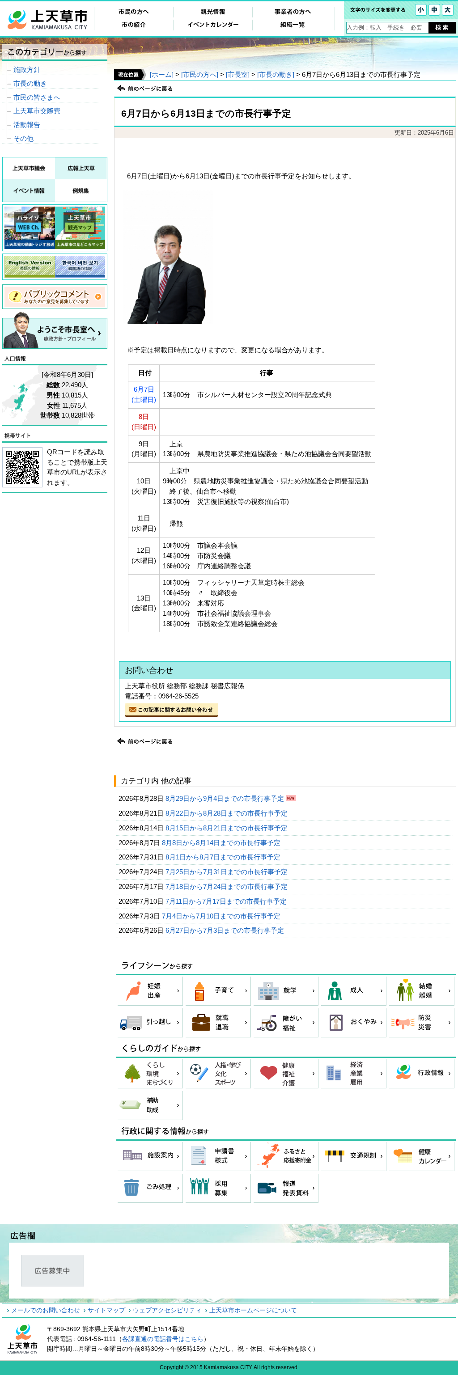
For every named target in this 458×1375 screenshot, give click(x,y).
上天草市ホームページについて (253, 1310)
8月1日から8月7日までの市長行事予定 (223, 857)
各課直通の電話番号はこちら (163, 1338)
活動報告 (26, 124)
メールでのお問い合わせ (45, 1310)
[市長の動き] (275, 74)
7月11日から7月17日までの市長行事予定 (226, 901)
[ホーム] (162, 74)
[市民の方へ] (199, 74)
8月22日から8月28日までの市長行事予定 (227, 813)
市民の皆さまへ (36, 97)
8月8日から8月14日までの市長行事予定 (222, 842)
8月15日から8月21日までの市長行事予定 (227, 828)
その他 (23, 138)
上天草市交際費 (36, 110)
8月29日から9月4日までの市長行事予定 (225, 798)
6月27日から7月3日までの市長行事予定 (225, 930)
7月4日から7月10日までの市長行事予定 (222, 916)
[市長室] (238, 74)
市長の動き (30, 83)
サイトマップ (106, 1310)
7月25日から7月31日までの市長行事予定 (227, 872)
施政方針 (26, 69)
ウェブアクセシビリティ (167, 1310)
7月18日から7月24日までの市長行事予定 (227, 886)
